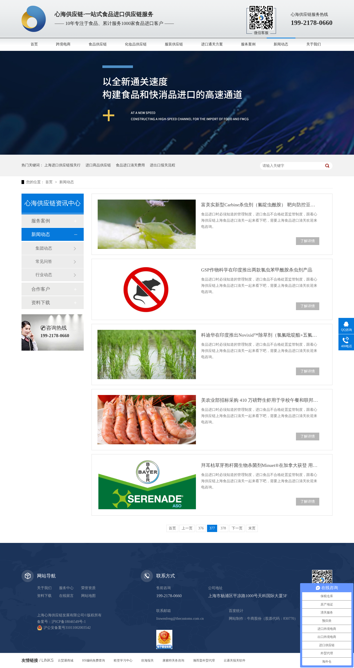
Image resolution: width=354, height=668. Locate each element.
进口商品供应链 (98, 165)
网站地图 (88, 596)
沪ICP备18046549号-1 (69, 622)
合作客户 (40, 289)
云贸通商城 (65, 660)
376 (201, 528)
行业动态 (44, 274)
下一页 (237, 528)
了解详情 (307, 241)
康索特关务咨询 (173, 660)
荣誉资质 (88, 588)
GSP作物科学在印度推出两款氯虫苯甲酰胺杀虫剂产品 (256, 269)
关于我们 (313, 44)
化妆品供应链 (136, 44)
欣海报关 (147, 660)
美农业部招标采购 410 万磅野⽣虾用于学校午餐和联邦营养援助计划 (260, 400)
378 (223, 528)
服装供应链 (174, 44)
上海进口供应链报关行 (62, 165)
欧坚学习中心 (123, 660)
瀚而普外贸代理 (204, 660)
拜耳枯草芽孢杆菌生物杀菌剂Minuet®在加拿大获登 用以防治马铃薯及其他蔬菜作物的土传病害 (260, 465)
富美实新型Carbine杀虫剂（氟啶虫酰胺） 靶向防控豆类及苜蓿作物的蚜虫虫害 (260, 204)
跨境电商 (63, 44)
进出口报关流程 (162, 165)
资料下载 (40, 302)
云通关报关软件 (234, 660)
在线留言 (66, 596)
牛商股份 (254, 619)
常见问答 (44, 261)
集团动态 (44, 248)
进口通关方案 (212, 44)
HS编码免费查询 (93, 660)
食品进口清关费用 (130, 165)
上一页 (187, 528)
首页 (34, 44)
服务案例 (248, 44)
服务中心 (66, 588)
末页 (252, 528)
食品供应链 (98, 44)
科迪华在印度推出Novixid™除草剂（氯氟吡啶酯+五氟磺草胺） (260, 335)
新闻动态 (281, 44)
